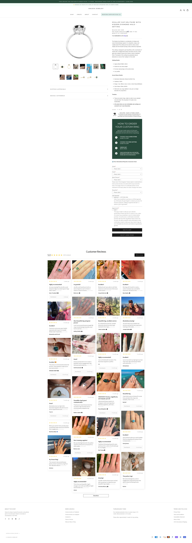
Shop (72, 14)
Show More (59, 290)
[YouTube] (15, 519)
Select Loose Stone (127, 235)
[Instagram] (8, 519)
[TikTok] (19, 519)
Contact (95, 14)
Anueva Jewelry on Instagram (72, 514)
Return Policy (177, 519)
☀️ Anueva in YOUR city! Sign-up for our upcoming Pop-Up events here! (96, 4)
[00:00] (79, 41)
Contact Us (67, 517)
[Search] (184, 10)
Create (79, 14)
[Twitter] (119, 109)
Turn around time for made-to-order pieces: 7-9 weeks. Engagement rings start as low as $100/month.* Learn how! (96, 1)
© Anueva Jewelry (11, 537)
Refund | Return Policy (70, 522)
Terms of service (69, 519)
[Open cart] (187, 10)
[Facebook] (117, 109)
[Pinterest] (121, 109)
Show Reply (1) (53, 296)
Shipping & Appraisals (58, 89)
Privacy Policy (177, 512)
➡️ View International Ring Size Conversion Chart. (124, 161)
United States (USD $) (12, 533)
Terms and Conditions (179, 514)
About (87, 14)
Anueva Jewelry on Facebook (72, 512)
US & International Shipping (180, 522)
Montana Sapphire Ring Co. (111, 14)
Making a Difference (57, 95)
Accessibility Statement (179, 517)
